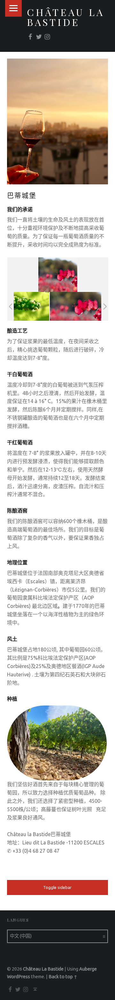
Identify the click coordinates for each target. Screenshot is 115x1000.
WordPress (18, 976)
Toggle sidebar (57, 887)
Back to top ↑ (63, 976)
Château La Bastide (65, 16)
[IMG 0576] (75, 306)
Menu (13, 8)
